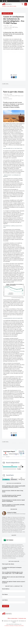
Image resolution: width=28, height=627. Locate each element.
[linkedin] (16, 77)
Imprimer (15, 75)
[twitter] (14, 77)
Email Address (5, 589)
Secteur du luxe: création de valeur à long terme (12, 491)
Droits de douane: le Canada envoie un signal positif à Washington (13, 500)
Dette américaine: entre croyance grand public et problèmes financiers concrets (13, 486)
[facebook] (12, 77)
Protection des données (19, 625)
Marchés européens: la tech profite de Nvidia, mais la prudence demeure (13, 505)
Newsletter (23, 1)
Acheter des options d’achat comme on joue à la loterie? (13, 582)
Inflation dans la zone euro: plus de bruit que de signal (13, 577)
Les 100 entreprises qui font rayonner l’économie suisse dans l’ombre (11, 496)
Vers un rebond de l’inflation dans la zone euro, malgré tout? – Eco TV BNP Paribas (12, 573)
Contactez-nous (22, 618)
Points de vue (7, 13)
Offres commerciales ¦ (13, 618)
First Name (5, 594)
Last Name (5, 600)
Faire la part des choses (8, 564)
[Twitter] (4, 1)
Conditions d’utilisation (9, 625)
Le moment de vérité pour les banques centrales (12, 568)
